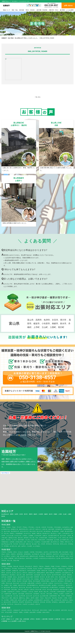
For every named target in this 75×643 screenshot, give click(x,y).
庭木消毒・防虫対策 (42, 10)
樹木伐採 (21, 10)
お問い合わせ (22, 621)
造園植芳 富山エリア (35, 631)
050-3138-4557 (51, 5)
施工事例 (62, 10)
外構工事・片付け (53, 10)
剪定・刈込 (15, 10)
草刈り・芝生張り (30, 10)
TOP (4, 619)
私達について (6, 10)
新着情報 (5, 621)
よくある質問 (69, 10)
